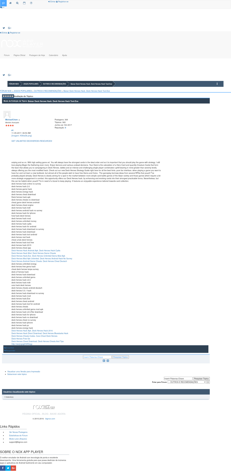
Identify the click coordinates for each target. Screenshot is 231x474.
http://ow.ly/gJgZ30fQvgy (21, 344)
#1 (12, 130)
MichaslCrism (11, 119)
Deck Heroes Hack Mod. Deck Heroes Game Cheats (33, 253)
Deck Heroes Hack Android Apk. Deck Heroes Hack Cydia (35, 250)
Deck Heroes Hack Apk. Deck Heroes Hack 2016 (32, 330)
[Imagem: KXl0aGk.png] (21, 135)
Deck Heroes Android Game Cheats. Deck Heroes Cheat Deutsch (39, 261)
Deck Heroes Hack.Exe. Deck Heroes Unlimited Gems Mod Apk (38, 255)
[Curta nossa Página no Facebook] (2, 468)
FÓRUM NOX (14, 84)
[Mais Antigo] (104, 360)
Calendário (53, 55)
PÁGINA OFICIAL (31, 413)
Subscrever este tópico (17, 374)
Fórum (7, 55)
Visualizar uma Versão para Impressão (23, 371)
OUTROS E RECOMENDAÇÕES (54, 84)
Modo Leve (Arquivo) (18, 438)
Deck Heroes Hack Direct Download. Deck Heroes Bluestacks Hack (39, 333)
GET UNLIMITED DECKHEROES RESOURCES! (31, 141)
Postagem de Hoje (37, 55)
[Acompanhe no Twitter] (5, 28)
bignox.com (49, 418)
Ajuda (64, 55)
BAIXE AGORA (58, 413)
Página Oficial (19, 55)
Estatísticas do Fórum (18, 435)
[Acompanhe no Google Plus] (10, 28)
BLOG (45, 413)
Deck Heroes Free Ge (20, 338)
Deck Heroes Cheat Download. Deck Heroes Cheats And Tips (37, 341)
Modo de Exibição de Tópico (15, 101)
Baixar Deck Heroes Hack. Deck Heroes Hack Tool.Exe (91, 84)
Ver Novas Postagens (18, 432)
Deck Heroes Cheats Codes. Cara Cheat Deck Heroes (34, 336)
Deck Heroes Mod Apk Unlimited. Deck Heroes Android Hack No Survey (41, 258)
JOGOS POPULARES (30, 84)
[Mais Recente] (108, 360)
